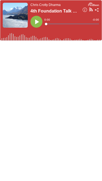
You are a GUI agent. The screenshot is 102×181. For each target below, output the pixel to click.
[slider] (72, 23)
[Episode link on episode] (15, 15)
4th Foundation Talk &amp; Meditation (54, 11)
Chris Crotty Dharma (45, 5)
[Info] (85, 10)
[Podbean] (93, 4)
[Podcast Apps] (91, 10)
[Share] (97, 10)
